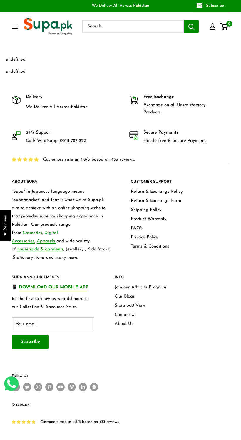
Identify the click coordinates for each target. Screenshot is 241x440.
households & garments (40, 249)
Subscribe (215, 6)
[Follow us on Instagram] (38, 387)
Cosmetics (32, 233)
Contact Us (125, 315)
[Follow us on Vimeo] (72, 387)
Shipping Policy (146, 210)
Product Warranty (148, 219)
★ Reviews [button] (5, 225)
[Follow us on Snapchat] (94, 387)
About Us (124, 324)
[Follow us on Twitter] (27, 387)
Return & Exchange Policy (157, 192)
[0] (224, 26)
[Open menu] (15, 26)
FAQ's (137, 228)
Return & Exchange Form (156, 201)
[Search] (191, 26)
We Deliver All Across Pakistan (120, 6)
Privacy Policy (144, 237)
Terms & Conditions (150, 246)
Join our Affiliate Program (140, 287)
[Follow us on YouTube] (60, 387)
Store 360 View (130, 305)
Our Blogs (125, 296)
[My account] (212, 26)
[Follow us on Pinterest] (49, 387)
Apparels (46, 241)
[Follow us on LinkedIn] (83, 387)
